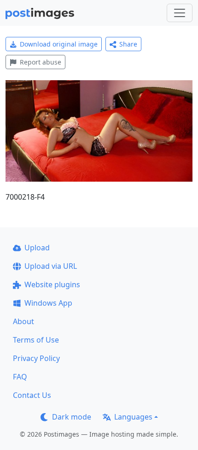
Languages (133, 417)
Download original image (59, 44)
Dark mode (71, 417)
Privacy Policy (36, 358)
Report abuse (40, 62)
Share (128, 44)
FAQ (20, 377)
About (23, 321)
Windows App (48, 303)
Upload (37, 248)
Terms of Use (36, 340)
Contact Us (32, 395)
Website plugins (52, 284)
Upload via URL (50, 266)
